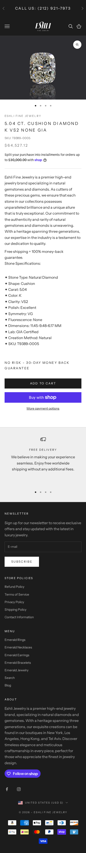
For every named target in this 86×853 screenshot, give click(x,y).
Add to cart (43, 383)
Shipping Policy (15, 609)
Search (10, 678)
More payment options (43, 408)
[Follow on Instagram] (19, 789)
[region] (43, 460)
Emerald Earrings (17, 655)
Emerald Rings (15, 640)
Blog (8, 685)
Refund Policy (14, 587)
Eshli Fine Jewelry (23, 116)
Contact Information (19, 617)
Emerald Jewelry (16, 670)
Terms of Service (17, 594)
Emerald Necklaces (18, 647)
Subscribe (21, 561)
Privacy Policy (14, 602)
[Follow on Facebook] (7, 789)
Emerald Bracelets (18, 663)
